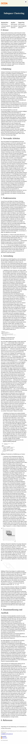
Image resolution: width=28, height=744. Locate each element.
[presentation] (11, 174)
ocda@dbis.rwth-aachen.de (7, 734)
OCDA (4, 3)
